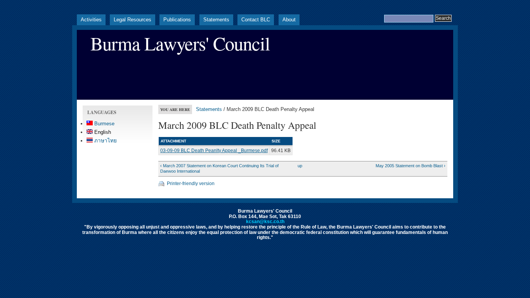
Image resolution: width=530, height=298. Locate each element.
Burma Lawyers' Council (180, 43)
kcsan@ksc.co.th (265, 221)
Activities (91, 20)
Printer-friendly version (191, 183)
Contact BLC (255, 20)
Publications (177, 20)
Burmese (103, 123)
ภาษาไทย (105, 141)
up (300, 165)
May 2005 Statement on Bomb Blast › (410, 165)
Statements (216, 20)
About (289, 20)
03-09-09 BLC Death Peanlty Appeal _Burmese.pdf (214, 150)
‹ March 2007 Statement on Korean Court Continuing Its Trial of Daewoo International (219, 168)
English (102, 132)
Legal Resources (132, 20)
